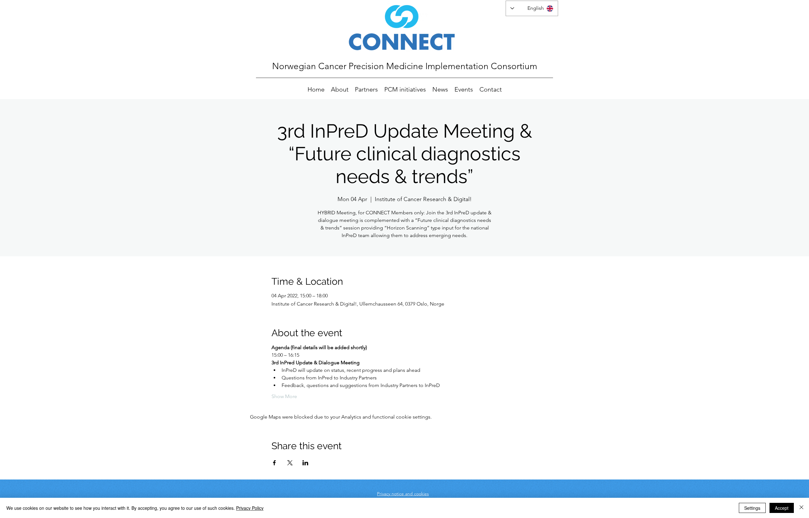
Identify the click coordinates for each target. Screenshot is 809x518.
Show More (284, 396)
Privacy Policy (250, 508)
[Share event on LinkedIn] (305, 462)
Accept (781, 508)
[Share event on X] (290, 462)
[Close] (801, 508)
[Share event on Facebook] (274, 462)
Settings (752, 508)
